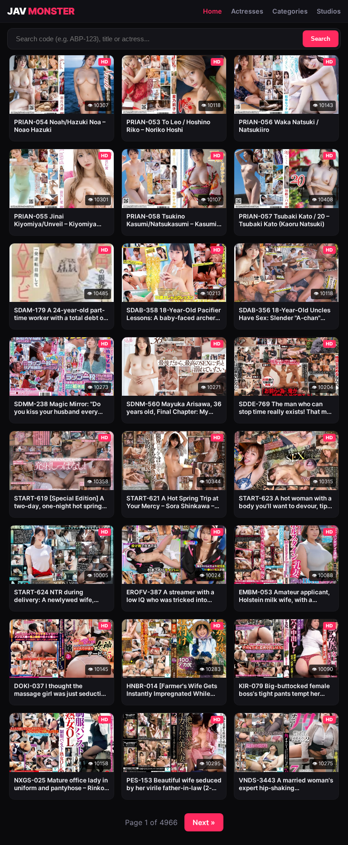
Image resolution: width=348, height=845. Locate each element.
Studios (329, 11)
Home (212, 11)
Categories (290, 11)
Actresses (247, 11)
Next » (204, 822)
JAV (41, 11)
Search (320, 38)
